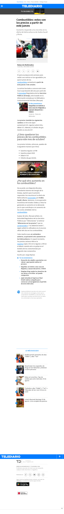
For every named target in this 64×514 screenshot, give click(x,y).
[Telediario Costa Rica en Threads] (43, 474)
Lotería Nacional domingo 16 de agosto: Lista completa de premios (36, 400)
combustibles (22, 82)
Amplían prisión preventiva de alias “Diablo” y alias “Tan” (36, 356)
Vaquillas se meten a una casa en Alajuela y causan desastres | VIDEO (37, 108)
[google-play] (32, 484)
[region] (32, 336)
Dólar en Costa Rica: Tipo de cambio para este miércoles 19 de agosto (35, 379)
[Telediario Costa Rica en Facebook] (25, 474)
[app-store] (32, 489)
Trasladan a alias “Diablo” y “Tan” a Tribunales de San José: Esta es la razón (36, 390)
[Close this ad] (62, 508)
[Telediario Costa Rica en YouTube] (34, 474)
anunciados (32, 198)
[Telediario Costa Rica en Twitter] (30, 474)
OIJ (25, 2)
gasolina (20, 244)
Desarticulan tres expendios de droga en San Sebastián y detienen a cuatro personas (36, 368)
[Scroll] (60, 457)
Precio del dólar (34, 2)
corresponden (22, 226)
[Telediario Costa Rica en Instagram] (39, 474)
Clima (28, 2)
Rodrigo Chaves (43, 2)
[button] (2, 6)
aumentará (21, 125)
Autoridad (22, 93)
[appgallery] (32, 494)
